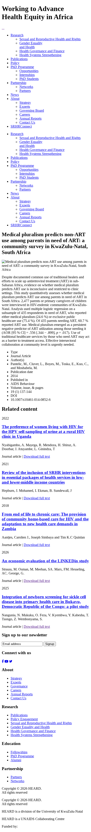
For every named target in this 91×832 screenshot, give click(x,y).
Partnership (18, 83)
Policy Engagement (24, 719)
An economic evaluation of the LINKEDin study (45, 561)
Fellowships (19, 752)
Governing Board (31, 110)
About (15, 98)
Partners (25, 91)
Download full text (37, 456)
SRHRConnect (21, 126)
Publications (19, 59)
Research (17, 35)
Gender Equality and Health (30, 45)
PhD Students (29, 79)
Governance (19, 686)
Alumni (16, 760)
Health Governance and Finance (41, 51)
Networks (26, 87)
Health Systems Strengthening (40, 55)
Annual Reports (30, 118)
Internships (27, 75)
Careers (24, 114)
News (15, 95)
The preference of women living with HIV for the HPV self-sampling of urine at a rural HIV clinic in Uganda (43, 431)
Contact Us (27, 122)
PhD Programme (22, 67)
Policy (15, 63)
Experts (24, 106)
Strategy (25, 102)
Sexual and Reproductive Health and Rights (50, 39)
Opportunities (28, 71)
